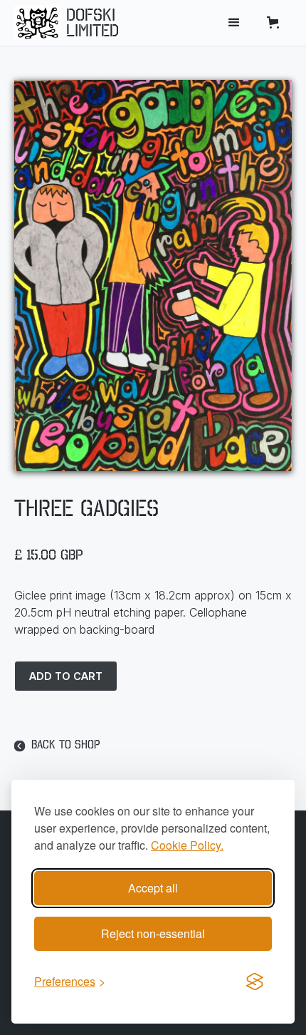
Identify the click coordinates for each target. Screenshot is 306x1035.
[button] (234, 23)
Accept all (153, 888)
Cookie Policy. (187, 845)
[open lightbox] (153, 275)
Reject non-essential (153, 933)
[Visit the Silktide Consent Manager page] (255, 981)
